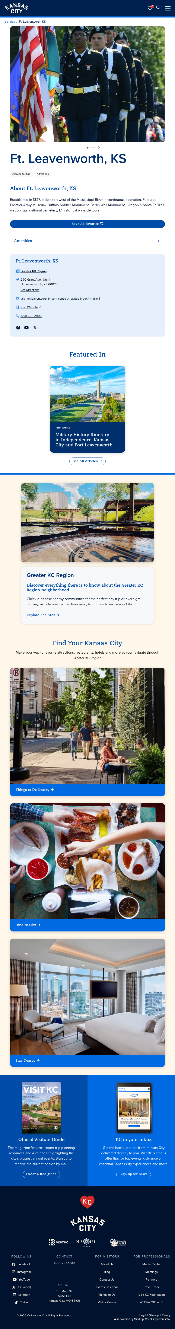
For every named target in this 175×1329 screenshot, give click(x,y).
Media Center (151, 1264)
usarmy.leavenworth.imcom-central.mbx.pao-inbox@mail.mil (60, 298)
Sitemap (154, 1315)
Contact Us (106, 1279)
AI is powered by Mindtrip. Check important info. (142, 1319)
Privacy (166, 1315)
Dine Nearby (26, 925)
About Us (107, 1264)
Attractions (43, 174)
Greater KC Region (33, 271)
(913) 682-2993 (31, 315)
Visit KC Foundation (151, 1294)
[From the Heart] (87, 1202)
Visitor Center (107, 1302)
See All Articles (85, 461)
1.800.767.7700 (64, 1263)
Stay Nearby (25, 1061)
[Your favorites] (150, 8)
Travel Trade (151, 1287)
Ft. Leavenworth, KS (32, 22)
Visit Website (29, 307)
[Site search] (158, 8)
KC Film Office (149, 1302)
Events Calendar (107, 1287)
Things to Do (106, 1294)
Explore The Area (41, 615)
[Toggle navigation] (168, 8)
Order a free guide (41, 1174)
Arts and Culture (21, 174)
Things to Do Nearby (33, 790)
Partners (151, 1279)
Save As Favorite (85, 224)
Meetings (151, 1271)
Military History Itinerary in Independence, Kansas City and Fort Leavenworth (84, 440)
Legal (142, 1315)
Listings (10, 22)
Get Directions (29, 289)
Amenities (23, 241)
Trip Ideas (62, 427)
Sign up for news (133, 1174)
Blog (107, 1271)
